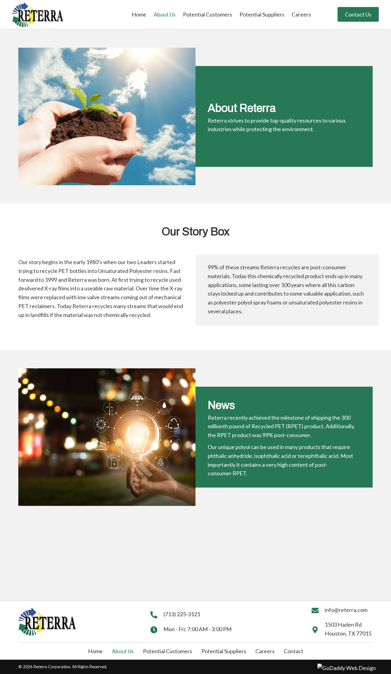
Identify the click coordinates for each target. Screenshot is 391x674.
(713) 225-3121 (181, 614)
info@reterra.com (346, 609)
